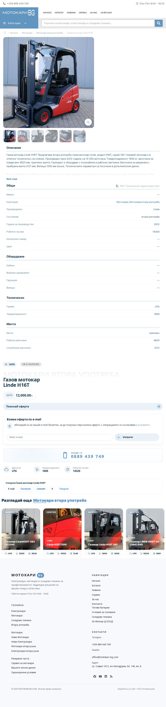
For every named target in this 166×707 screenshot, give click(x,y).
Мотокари (122, 202)
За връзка (106, 12)
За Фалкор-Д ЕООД (102, 621)
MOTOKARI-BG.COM (27, 689)
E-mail (11, 488)
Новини (71, 12)
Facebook (26, 488)
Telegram (64, 488)
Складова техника (102, 616)
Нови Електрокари (21, 641)
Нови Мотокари (20, 637)
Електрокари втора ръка (25, 650)
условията (143, 424)
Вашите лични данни (23, 667)
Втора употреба (20, 624)
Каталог (59, 12)
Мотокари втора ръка (23, 646)
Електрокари (18, 610)
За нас (93, 12)
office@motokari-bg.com (105, 657)
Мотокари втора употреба (144, 202)
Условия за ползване (103, 612)
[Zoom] (88, 122)
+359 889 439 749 (101, 644)
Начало (47, 12)
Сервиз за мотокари (22, 663)
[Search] (158, 23)
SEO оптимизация (146, 689)
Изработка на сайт (127, 689)
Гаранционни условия (23, 672)
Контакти (97, 603)
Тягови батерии (101, 607)
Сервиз (83, 12)
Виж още (11, 178)
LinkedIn (41, 488)
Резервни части (20, 658)
